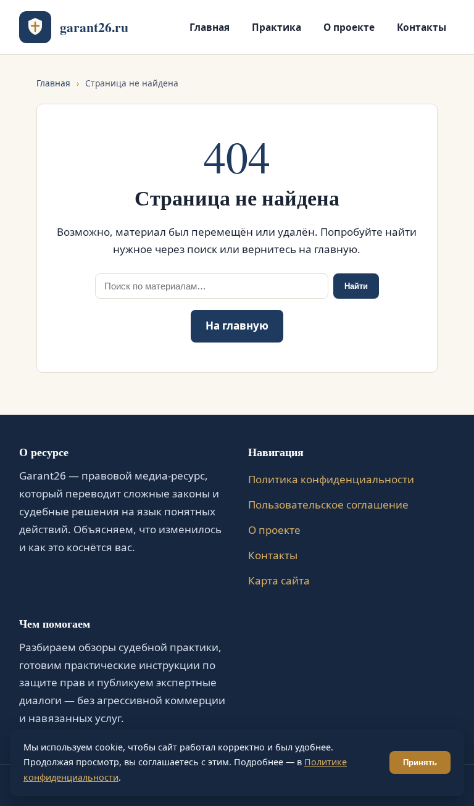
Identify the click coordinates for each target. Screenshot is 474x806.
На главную (237, 325)
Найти (356, 286)
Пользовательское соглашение (328, 504)
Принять (420, 762)
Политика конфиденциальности (331, 479)
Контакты (421, 27)
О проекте (349, 27)
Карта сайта (279, 580)
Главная (209, 27)
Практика (276, 27)
